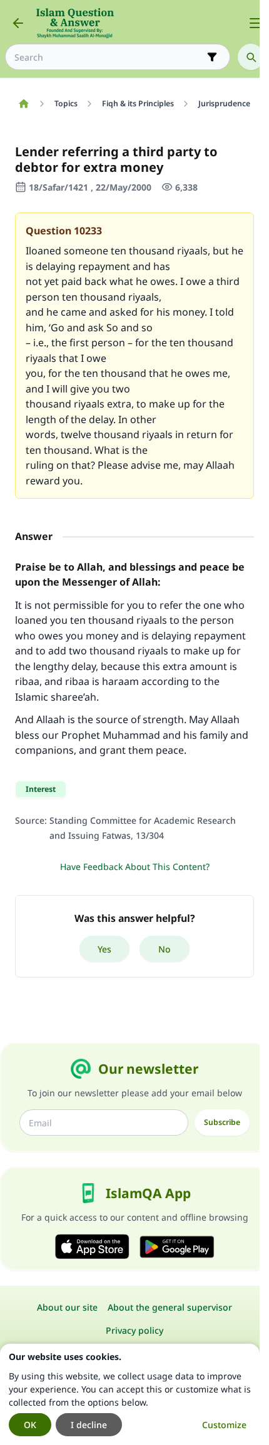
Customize (224, 1425)
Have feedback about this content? (135, 866)
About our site (67, 1307)
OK (30, 1425)
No (164, 949)
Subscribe (222, 1122)
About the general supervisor (170, 1307)
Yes (104, 949)
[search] (251, 57)
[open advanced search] (212, 57)
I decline (89, 1425)
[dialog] (130, 1394)
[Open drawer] (255, 23)
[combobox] (108, 57)
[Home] (23, 103)
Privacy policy (134, 1330)
